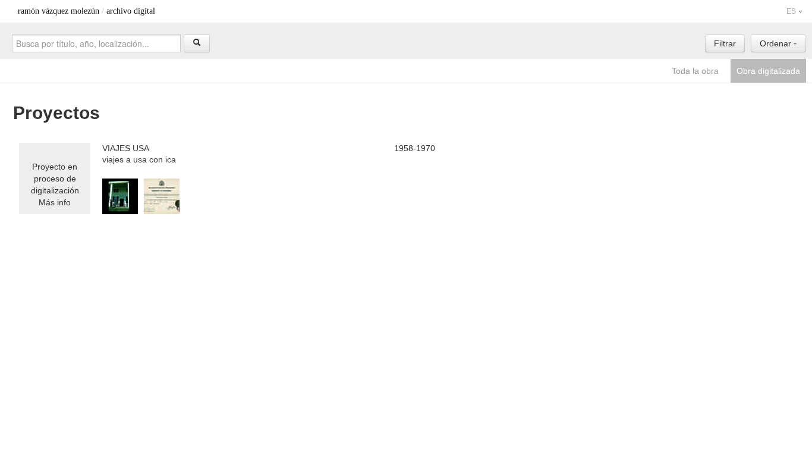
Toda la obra (695, 71)
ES (792, 11)
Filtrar (725, 43)
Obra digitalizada (768, 71)
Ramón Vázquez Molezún (58, 11)
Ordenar (777, 43)
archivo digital (130, 11)
